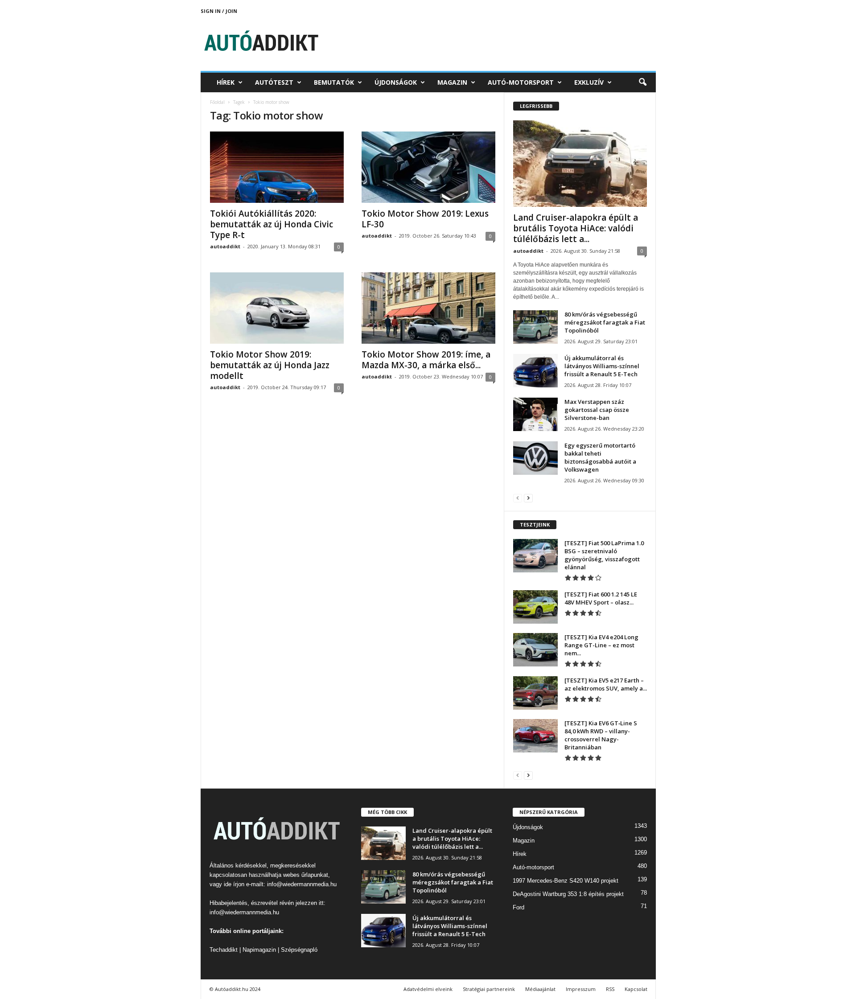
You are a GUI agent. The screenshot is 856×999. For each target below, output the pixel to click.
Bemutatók (334, 82)
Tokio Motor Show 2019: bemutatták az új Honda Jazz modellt (269, 365)
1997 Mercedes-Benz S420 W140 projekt (565, 880)
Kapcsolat (636, 989)
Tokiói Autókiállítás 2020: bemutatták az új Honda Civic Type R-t (271, 224)
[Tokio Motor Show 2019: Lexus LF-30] (428, 167)
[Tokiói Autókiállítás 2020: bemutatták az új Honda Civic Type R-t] (277, 167)
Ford (518, 907)
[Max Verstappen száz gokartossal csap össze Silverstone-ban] (535, 414)
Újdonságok (395, 82)
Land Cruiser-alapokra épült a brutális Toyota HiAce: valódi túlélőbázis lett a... (575, 228)
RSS (610, 989)
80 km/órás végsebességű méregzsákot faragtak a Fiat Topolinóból (604, 322)
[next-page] (528, 497)
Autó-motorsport (521, 82)
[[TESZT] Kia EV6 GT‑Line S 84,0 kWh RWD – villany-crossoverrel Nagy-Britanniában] (535, 735)
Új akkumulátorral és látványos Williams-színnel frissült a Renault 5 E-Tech (601, 366)
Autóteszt (274, 82)
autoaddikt (225, 246)
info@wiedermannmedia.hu (302, 884)
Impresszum (581, 989)
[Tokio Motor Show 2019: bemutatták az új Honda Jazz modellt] (277, 308)
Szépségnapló (299, 949)
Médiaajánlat (540, 989)
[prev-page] (517, 497)
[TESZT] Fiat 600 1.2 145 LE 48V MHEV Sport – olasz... (600, 598)
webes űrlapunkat (305, 875)
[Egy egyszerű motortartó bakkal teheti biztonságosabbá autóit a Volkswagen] (535, 458)
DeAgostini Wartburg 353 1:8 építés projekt (568, 894)
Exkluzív (589, 82)
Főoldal (217, 102)
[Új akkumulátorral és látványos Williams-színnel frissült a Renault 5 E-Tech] (535, 370)
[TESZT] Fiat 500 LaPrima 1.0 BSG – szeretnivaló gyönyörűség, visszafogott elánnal (604, 555)
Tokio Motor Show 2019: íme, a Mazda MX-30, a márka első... (426, 360)
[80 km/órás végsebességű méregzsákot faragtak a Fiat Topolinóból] (535, 327)
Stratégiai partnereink (489, 989)
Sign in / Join (219, 11)
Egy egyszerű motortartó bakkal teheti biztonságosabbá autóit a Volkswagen (600, 457)
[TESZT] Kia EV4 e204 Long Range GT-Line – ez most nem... (601, 645)
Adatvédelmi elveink (428, 989)
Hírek (226, 82)
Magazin (452, 82)
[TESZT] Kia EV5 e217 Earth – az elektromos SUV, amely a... (605, 684)
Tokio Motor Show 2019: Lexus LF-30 (425, 219)
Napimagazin (259, 949)
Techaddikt (224, 949)
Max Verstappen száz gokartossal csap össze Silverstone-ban (596, 410)
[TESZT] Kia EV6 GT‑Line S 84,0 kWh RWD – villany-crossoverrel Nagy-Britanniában (600, 735)
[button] (642, 82)
